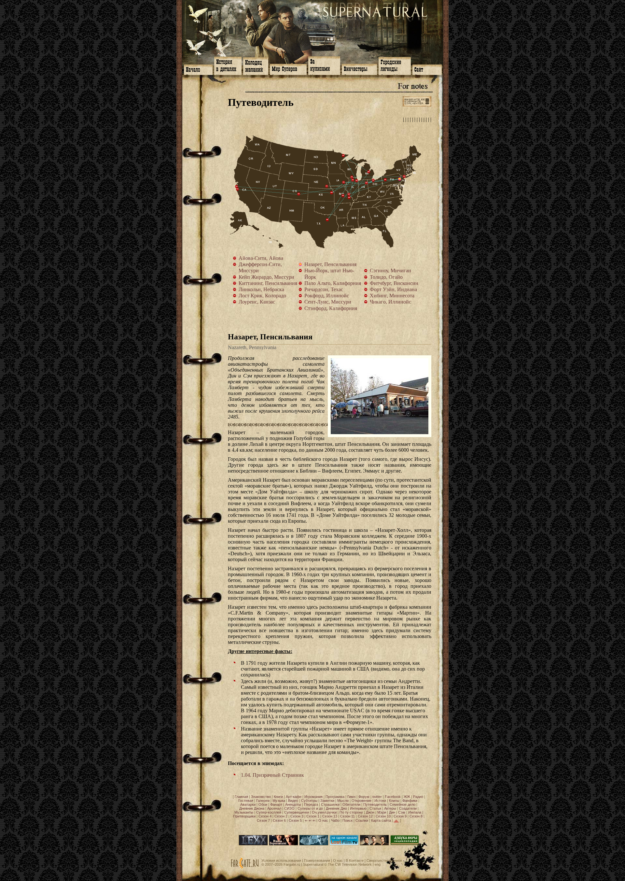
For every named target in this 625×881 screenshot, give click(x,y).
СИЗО (289, 808)
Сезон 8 (416, 816)
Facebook (393, 797)
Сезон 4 (264, 816)
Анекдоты (293, 804)
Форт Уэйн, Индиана (366, 183)
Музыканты (243, 812)
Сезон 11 (347, 816)
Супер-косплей (268, 812)
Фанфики (409, 801)
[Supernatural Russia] (283, 844)
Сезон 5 (295, 820)
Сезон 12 (365, 816)
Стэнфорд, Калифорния (236, 186)
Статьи (375, 808)
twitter (377, 797)
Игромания (313, 797)
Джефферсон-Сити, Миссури (343, 195)
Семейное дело (402, 804)
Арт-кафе (293, 797)
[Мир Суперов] (288, 69)
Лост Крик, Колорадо (298, 194)
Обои (262, 804)
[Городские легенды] (395, 65)
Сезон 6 (279, 820)
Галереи (263, 801)
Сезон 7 (263, 820)
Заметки (327, 801)
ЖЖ (407, 797)
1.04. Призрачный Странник (272, 775)
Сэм (401, 812)
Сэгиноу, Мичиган (368, 172)
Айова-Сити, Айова (343, 182)
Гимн (351, 797)
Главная (241, 797)
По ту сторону (351, 812)
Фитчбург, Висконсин (352, 177)
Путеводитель (375, 804)
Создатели (408, 808)
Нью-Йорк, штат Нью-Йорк (404, 176)
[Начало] (198, 69)
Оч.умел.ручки (324, 812)
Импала (414, 812)
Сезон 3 (296, 816)
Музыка (278, 801)
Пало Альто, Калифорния (237, 189)
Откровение (361, 801)
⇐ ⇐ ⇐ (310, 820)
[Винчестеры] (359, 69)
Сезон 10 (383, 816)
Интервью (358, 808)
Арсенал (274, 808)
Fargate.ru (292, 864)
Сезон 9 (400, 816)
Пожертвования (317, 860)
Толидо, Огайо (373, 180)
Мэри (381, 812)
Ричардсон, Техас (327, 219)
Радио (418, 797)
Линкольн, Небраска (326, 186)
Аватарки (248, 804)
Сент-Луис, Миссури (349, 194)
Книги (278, 797)
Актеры (390, 808)
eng (378, 864)
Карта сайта (381, 820)
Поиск (347, 820)
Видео (293, 801)
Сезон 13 (329, 816)
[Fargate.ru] (244, 868)
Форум (363, 797)
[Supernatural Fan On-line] (313, 844)
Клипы (394, 801)
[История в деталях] (228, 65)
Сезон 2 (280, 816)
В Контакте (355, 860)
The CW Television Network (350, 864)
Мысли (343, 801)
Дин (392, 812)
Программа (335, 797)
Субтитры (309, 801)
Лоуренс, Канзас (331, 192)
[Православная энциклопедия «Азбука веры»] (404, 844)
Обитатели (351, 804)
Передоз (311, 804)
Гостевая (245, 801)
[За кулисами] (324, 65)
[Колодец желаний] (255, 65)
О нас (323, 820)
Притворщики (244, 816)
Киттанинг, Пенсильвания (385, 179)
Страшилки (330, 804)
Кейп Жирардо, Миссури (349, 197)
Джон (370, 812)
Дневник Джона (251, 808)
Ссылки (361, 820)
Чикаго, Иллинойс (356, 180)
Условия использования (281, 860)
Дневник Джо (336, 808)
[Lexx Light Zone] (253, 844)
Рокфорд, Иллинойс (352, 180)
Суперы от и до (310, 808)
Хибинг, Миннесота (343, 155)
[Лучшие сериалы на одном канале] (344, 844)
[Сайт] (427, 69)
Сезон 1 (312, 816)
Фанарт (276, 804)
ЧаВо (335, 820)
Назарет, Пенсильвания (401, 180)
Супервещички (296, 812)
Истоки (380, 801)
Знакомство (261, 797)
